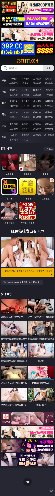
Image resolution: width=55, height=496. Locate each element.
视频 (4, 91)
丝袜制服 (25, 94)
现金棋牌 (37, 83)
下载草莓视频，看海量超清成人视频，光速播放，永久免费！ (27, 273)
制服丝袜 (14, 106)
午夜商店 (25, 135)
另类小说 (25, 128)
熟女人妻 (14, 94)
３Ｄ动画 (49, 89)
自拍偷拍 (25, 89)
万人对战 (37, 78)
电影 (4, 103)
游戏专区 (49, 78)
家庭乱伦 (25, 123)
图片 (4, 114)
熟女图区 (37, 117)
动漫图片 (49, 112)
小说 (4, 125)
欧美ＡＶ (37, 89)
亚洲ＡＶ (14, 89)
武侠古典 (49, 123)
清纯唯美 (25, 117)
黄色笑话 (37, 128)
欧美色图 (37, 112)
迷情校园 (14, 128)
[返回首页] (51, 490)
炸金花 (25, 83)
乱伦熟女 (37, 106)
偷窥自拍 (14, 112)
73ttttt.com (27, 61)
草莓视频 (37, 135)
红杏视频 (14, 139)
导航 (4, 137)
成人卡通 (37, 101)
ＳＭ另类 (49, 94)
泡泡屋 (25, 139)
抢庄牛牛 (49, 83)
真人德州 (25, 78)
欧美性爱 (49, 101)
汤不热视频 (49, 135)
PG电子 (13, 78)
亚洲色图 (25, 112)
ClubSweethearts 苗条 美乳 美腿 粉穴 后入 (22, 282)
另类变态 (49, 106)
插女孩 (14, 135)
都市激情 (14, 123)
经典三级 (25, 106)
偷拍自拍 (25, 101)
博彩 (4, 80)
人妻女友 (37, 123)
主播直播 (37, 94)
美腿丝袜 (14, 117)
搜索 (48, 68)
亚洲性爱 (14, 101)
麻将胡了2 (13, 83)
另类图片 (49, 117)
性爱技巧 (49, 128)
